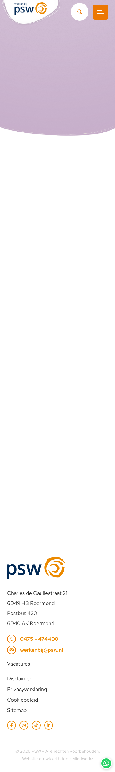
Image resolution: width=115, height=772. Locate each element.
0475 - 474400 (39, 638)
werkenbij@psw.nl (41, 649)
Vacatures (18, 663)
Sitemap (17, 710)
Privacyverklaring (27, 689)
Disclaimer (19, 678)
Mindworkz (82, 759)
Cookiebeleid (22, 699)
